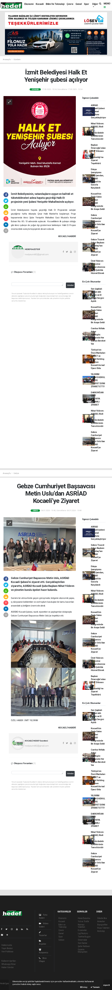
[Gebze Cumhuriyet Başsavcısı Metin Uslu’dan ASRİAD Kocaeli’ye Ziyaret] (40, 544)
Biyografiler (102, 924)
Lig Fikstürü (83, 933)
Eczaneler (82, 930)
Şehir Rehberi (84, 946)
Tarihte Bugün (84, 936)
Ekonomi (28, 4)
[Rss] (28, 929)
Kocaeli (39, 4)
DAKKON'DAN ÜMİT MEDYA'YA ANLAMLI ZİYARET (97, 398)
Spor (86, 4)
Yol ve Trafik (83, 921)
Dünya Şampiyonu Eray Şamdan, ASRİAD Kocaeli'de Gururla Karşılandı (97, 178)
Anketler (101, 921)
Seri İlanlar (82, 943)
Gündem (17, 59)
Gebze (16, 473)
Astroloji (101, 931)
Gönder (70, 285)
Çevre (70, 4)
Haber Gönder (7, 967)
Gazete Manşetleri (82, 950)
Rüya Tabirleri (103, 928)
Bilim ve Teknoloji (55, 4)
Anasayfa (7, 59)
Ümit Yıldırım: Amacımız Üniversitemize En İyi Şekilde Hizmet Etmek (98, 267)
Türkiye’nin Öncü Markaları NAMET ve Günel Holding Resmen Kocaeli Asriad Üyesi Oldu (98, 359)
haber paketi (5, 986)
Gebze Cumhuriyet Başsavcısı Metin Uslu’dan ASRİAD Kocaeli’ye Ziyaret (98, 224)
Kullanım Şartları (8, 961)
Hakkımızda (6, 945)
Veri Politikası (7, 951)
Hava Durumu (84, 918)
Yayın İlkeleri (7, 948)
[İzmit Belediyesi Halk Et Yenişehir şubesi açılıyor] (40, 141)
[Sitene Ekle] (8, 935)
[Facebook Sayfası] (3, 929)
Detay (84, 987)
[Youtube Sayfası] (18, 929)
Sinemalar (82, 940)
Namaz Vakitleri (81, 925)
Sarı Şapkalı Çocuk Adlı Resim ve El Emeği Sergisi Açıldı (97, 295)
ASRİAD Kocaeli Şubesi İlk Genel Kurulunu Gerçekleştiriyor (98, 111)
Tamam (96, 987)
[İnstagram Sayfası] (13, 929)
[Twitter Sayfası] (8, 929)
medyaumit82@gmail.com (37, 254)
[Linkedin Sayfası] (23, 929)
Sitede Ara (102, 918)
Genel (79, 4)
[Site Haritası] (3, 935)
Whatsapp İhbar (8, 964)
